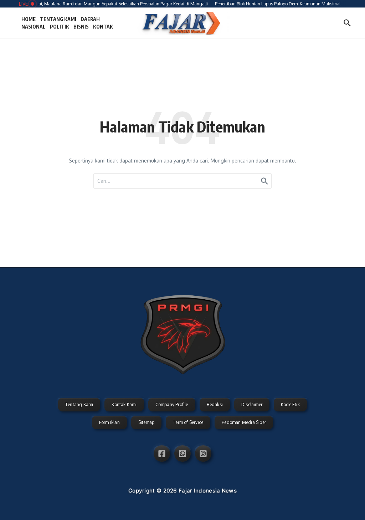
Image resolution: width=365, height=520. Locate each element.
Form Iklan (109, 422)
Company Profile (171, 404)
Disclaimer (251, 404)
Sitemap (146, 422)
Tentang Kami (79, 404)
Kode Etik (290, 404)
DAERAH (90, 19)
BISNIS (81, 27)
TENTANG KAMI (58, 19)
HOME (28, 19)
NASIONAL (33, 27)
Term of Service (188, 422)
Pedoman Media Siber (244, 422)
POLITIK (59, 27)
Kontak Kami (124, 404)
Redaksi (215, 404)
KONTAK (103, 27)
